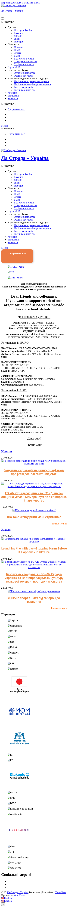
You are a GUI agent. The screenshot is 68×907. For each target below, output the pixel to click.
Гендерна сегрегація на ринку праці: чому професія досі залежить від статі (34, 472)
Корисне (12, 92)
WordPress (19, 895)
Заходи (6, 529)
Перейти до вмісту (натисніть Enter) (20, 2)
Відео (17, 55)
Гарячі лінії (14, 67)
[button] (8, 22)
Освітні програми (23, 75)
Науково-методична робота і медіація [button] (28, 78)
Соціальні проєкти (24, 64)
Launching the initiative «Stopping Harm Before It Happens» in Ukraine (34, 550)
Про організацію (23, 30)
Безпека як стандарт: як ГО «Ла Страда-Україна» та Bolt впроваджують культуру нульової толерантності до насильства (34, 577)
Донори (18, 35)
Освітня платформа (24, 73)
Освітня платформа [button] (18, 70)
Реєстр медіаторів (23, 87)
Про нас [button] (12, 27)
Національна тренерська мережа (31, 81)
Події (17, 50)
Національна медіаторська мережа (32, 84)
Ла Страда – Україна (12, 10)
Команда (18, 33)
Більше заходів (59, 608)
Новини (18, 47)
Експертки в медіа (24, 58)
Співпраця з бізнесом (25, 61)
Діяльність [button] (13, 44)
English (8, 898)
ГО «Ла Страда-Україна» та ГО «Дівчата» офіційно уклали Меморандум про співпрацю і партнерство (34, 496)
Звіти (17, 38)
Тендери (18, 41)
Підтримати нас (16, 109)
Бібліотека (13, 95)
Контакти (13, 98)
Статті (17, 53)
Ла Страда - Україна (17, 892)
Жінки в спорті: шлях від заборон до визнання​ (34, 599)
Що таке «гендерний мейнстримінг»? (34, 517)
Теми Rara (60, 892)
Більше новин (59, 523)
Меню (4, 125)
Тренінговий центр (24, 90)
